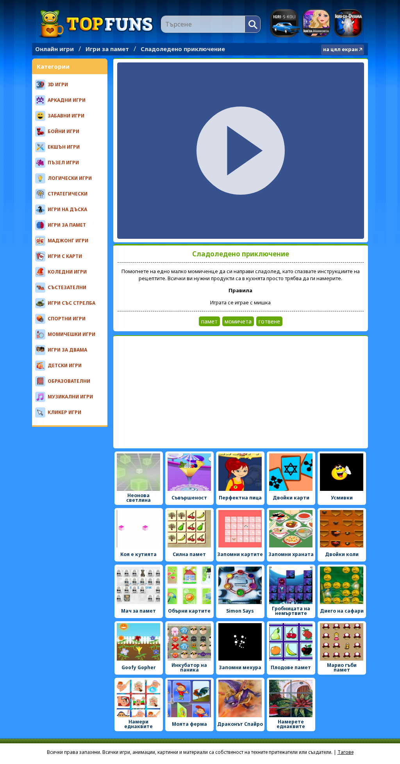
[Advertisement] (240, 392)
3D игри (58, 84)
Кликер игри (64, 412)
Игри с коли (285, 23)
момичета (238, 321)
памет (209, 321)
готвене (269, 321)
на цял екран (340, 49)
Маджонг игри (68, 240)
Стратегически (68, 193)
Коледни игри (67, 271)
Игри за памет (107, 49)
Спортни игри (67, 318)
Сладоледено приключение (183, 49)
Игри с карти (65, 256)
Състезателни (67, 287)
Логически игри (70, 178)
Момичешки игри (71, 334)
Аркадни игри (67, 100)
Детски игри (65, 365)
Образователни (69, 381)
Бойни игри (63, 131)
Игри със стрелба (71, 303)
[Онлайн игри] (96, 24)
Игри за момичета (316, 23)
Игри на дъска (67, 209)
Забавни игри (66, 115)
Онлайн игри (54, 49)
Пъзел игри (63, 162)
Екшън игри (64, 147)
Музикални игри (70, 396)
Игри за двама (348, 23)
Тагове (346, 752)
